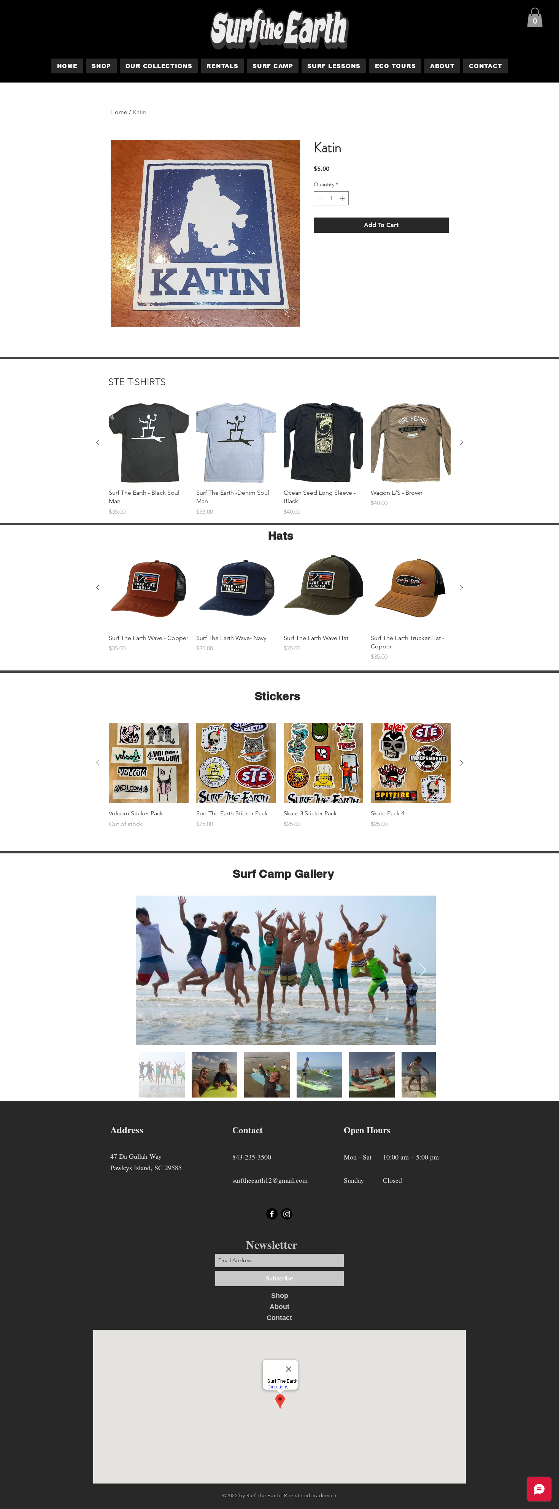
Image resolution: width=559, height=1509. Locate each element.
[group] (279, 459)
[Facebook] (272, 1214)
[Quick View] (149, 443)
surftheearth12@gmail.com (270, 1180)
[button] (535, 17)
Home (118, 112)
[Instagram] (286, 1214)
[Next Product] (461, 442)
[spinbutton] (331, 198)
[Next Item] (422, 970)
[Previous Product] (97, 442)
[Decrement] (319, 198)
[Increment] (343, 198)
